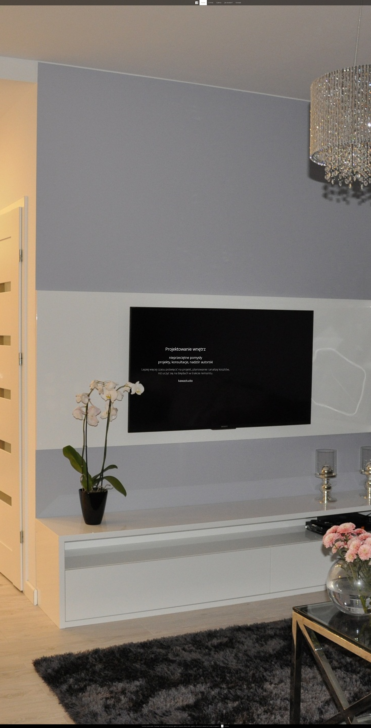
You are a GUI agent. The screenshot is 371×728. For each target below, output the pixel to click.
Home (203, 3)
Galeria (218, 3)
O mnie (210, 3)
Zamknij (225, 726)
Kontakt (238, 3)
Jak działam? (228, 3)
